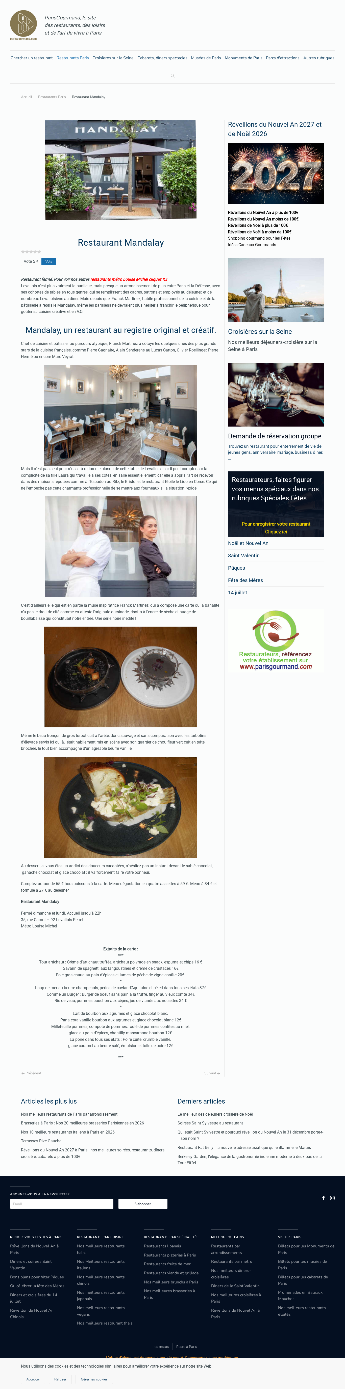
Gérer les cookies (94, 1379)
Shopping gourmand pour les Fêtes (259, 238)
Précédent (33, 1073)
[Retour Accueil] (23, 25)
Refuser (60, 1379)
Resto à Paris (186, 1347)
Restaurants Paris (73, 58)
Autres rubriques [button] (318, 58)
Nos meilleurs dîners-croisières (231, 1274)
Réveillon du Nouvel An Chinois (32, 1314)
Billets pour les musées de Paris (302, 1265)
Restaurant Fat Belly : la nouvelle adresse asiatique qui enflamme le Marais (244, 1147)
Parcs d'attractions (283, 58)
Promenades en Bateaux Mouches (300, 1296)
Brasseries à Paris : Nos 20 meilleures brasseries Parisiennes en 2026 (82, 1123)
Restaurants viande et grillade (171, 1273)
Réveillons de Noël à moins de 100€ (259, 232)
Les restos (161, 1347)
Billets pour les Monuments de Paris (306, 1249)
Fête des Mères (245, 580)
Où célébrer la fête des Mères (37, 1286)
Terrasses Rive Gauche (41, 1141)
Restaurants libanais (162, 1246)
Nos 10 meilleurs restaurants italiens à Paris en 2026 (68, 1132)
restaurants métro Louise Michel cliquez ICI (128, 279)
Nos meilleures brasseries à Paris (169, 1294)
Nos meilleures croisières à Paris (236, 1298)
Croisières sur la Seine (113, 58)
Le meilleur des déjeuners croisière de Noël (215, 1114)
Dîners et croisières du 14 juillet (33, 1298)
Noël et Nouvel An (248, 543)
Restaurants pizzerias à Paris (170, 1255)
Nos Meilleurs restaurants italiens (101, 1265)
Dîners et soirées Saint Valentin (31, 1265)
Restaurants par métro (231, 1261)
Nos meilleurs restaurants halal (101, 1249)
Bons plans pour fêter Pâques (37, 1277)
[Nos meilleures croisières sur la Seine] (276, 290)
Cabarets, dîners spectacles (162, 58)
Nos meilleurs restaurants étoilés (302, 1311)
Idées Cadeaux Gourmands (252, 244)
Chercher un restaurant (32, 58)
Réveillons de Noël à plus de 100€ (258, 225)
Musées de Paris (206, 58)
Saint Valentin (244, 556)
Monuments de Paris (243, 58)
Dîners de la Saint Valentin (235, 1286)
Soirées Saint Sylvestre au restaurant (210, 1123)
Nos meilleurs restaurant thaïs (105, 1323)
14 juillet (237, 593)
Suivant (210, 1073)
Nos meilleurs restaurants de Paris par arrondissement (69, 1114)
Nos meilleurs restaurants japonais (101, 1296)
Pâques (236, 568)
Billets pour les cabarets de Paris (303, 1280)
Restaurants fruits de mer (167, 1264)
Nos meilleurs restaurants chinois (101, 1280)
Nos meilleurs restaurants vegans (101, 1311)
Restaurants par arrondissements (226, 1249)
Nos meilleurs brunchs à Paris (171, 1282)
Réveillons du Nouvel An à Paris (34, 1249)
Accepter (33, 1379)
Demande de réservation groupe (275, 436)
